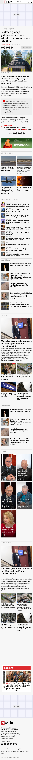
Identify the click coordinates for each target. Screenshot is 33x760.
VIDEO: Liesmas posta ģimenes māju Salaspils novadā (24, 188)
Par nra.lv (3, 749)
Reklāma (8, 749)
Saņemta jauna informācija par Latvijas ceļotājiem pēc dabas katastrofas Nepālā (24, 607)
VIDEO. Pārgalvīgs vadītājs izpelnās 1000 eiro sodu (8, 395)
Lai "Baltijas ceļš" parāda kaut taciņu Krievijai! (18, 233)
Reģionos (11, 29)
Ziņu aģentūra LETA (5, 44)
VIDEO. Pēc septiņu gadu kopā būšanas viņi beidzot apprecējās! (7, 377)
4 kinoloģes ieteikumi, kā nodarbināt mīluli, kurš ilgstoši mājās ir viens (18, 228)
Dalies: (10, 133)
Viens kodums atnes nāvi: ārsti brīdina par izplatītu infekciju (19, 285)
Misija (11, 749)
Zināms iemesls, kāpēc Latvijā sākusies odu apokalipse (16, 249)
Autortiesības (14, 751)
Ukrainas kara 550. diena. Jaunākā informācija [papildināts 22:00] (17, 216)
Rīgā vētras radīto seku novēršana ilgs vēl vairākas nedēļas (24, 376)
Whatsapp (24, 129)
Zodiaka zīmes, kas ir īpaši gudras (17, 244)
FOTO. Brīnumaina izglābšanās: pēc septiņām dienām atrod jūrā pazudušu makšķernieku (7, 190)
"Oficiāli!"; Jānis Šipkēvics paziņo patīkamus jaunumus (17, 255)
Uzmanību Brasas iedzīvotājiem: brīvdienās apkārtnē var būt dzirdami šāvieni (24, 396)
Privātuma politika (18, 749)
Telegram (17, 129)
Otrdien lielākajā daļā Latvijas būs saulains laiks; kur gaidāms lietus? (18, 205)
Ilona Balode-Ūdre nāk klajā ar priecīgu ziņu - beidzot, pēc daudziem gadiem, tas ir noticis (21, 295)
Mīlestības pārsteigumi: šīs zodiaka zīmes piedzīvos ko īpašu (18, 239)
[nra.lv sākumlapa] (8, 2)
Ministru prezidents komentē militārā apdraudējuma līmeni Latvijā (16, 344)
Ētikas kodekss (20, 751)
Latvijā (5, 29)
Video (3, 451)
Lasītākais (5, 260)
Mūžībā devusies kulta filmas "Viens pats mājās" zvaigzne (20, 264)
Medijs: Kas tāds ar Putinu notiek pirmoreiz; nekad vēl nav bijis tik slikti (17, 222)
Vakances (27, 751)
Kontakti (2, 753)
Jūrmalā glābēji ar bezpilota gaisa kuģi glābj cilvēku (7, 168)
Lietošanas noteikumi (5, 751)
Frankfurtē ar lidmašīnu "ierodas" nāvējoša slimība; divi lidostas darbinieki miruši (21, 304)
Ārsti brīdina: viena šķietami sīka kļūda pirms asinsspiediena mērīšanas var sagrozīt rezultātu (20, 276)
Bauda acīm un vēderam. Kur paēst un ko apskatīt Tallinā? (18, 210)
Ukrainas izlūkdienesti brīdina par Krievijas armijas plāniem (8, 626)
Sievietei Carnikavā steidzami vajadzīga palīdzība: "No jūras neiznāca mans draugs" (24, 170)
